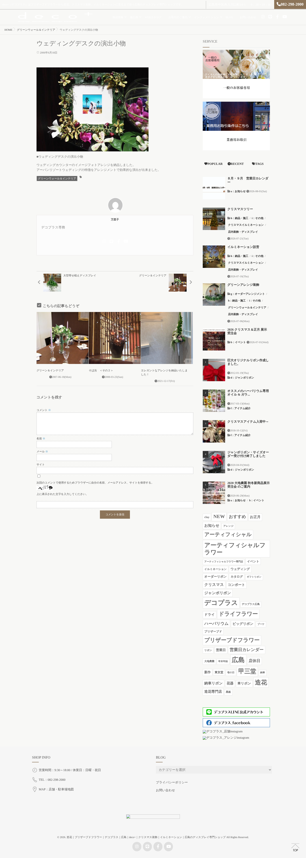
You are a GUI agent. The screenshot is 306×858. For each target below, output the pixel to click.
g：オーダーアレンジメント (248, 293)
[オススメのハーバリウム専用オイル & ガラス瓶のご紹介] (214, 400)
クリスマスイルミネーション (246, 224)
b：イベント (238, 342)
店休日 (254, 661)
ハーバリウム (216, 623)
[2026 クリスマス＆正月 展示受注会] (214, 339)
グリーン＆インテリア (50, 370)
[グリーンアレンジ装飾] (214, 294)
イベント (253, 561)
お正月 (255, 517)
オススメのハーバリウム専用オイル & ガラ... (248, 393)
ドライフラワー (238, 614)
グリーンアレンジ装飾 (243, 285)
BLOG (229, 17)
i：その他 (257, 218)
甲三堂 (247, 671)
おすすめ (237, 516)
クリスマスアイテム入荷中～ (248, 422)
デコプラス (221, 602)
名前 (41, 438)
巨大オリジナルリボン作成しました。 (248, 362)
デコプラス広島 (251, 604)
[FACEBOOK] (277, 17)
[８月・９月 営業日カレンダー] (214, 188)
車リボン (244, 683)
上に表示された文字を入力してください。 (62, 494)
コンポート (236, 585)
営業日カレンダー (247, 649)
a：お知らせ (238, 191)
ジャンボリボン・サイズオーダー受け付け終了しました (248, 454)
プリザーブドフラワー (232, 640)
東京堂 (219, 672)
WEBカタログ (153, 17)
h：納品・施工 (239, 218)
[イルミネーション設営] (214, 256)
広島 (238, 660)
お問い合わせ (248, 17)
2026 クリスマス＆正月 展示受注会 (247, 331)
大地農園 (209, 661)
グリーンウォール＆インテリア (57, 178)
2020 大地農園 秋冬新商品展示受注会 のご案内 (248, 485)
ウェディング (240, 569)
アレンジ (228, 526)
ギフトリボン (254, 577)
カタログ (237, 576)
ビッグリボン (243, 624)
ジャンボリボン (217, 593)
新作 (207, 672)
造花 (261, 682)
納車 (262, 672)
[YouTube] (284, 17)
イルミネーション (215, 569)
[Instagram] (263, 17)
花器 (230, 683)
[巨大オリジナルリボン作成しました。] (214, 370)
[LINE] (270, 17)
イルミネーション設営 (243, 247)
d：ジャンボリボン (242, 377)
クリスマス (214, 585)
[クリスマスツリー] (214, 219)
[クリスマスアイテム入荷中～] (214, 431)
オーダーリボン (215, 576)
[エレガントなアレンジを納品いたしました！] (167, 338)
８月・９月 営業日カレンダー (247, 180)
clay (206, 517)
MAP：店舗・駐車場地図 (56, 789)
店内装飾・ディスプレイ (243, 231)
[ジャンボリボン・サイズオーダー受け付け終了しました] (214, 462)
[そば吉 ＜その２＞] (115, 338)
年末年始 (223, 661)
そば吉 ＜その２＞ (101, 370)
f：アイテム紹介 (241, 408)
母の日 (230, 672)
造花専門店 (213, 692)
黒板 (228, 692)
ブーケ (261, 624)
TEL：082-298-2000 (52, 780)
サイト (41, 464)
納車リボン (213, 683)
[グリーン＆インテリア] (62, 338)
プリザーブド (213, 631)
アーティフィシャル (228, 534)
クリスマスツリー (240, 209)
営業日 (221, 650)
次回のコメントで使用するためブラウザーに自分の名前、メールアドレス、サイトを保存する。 (95, 482)
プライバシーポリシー (172, 782)
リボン (208, 650)
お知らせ (211, 525)
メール (42, 451)
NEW (219, 516)
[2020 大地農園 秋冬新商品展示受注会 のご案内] (214, 493)
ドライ (209, 615)
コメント (44, 410)
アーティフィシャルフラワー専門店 (223, 562)
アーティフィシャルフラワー (234, 549)
